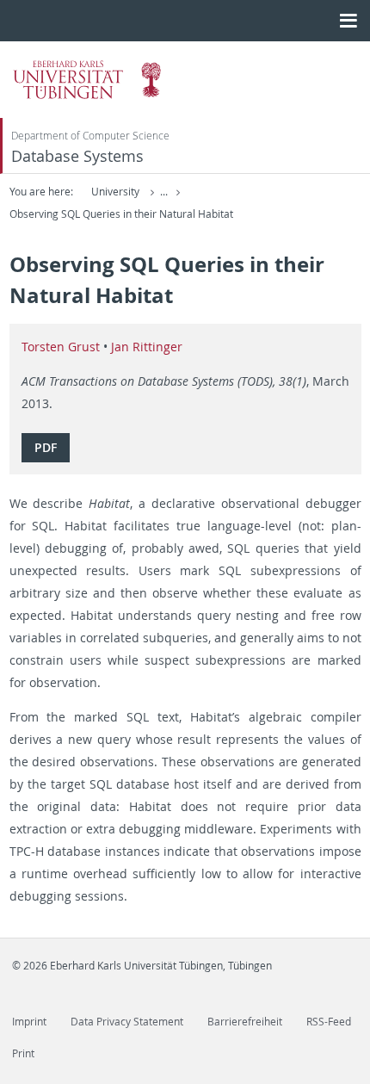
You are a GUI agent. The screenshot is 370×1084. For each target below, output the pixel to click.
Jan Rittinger (146, 346)
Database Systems (77, 156)
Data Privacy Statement (127, 1021)
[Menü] (348, 20)
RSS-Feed (328, 1021)
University (115, 191)
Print (23, 1053)
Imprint (29, 1021)
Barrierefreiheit (244, 1021)
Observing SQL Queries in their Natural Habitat (121, 214)
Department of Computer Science (90, 135)
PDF (45, 447)
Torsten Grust (61, 346)
